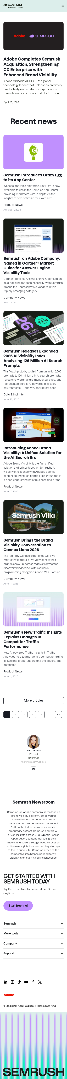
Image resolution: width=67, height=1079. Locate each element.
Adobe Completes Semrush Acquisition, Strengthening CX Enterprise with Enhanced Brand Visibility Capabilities (31, 70)
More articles (34, 700)
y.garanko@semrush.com (34, 762)
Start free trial (18, 905)
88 (58, 714)
